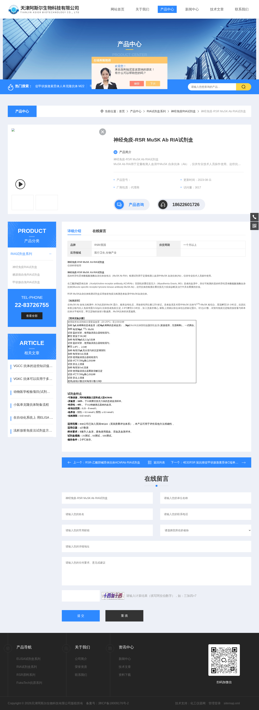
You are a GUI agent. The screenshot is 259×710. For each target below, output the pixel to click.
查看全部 (32, 315)
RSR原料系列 (25, 674)
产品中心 (167, 9)
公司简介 (81, 658)
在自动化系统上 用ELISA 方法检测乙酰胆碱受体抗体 (33, 417)
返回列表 (159, 462)
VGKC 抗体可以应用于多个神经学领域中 (33, 379)
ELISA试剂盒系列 (28, 658)
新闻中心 (192, 9)
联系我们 (242, 9)
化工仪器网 (198, 703)
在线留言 (99, 231)
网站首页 (117, 9)
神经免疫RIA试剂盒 (183, 111)
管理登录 (215, 703)
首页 (122, 111)
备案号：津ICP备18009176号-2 (107, 703)
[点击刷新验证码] (113, 596)
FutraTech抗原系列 (29, 682)
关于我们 (142, 9)
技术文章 (217, 9)
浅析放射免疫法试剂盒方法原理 (33, 430)
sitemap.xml (232, 703)
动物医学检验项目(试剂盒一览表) (33, 392)
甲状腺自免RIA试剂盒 (26, 282)
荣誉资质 (81, 666)
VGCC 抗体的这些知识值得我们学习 (33, 366)
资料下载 (125, 674)
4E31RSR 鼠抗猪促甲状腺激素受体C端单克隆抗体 (215, 462)
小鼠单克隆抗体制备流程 (31, 404)
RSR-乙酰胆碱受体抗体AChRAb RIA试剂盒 (112, 462)
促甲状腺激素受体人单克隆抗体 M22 (59, 86)
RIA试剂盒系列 (156, 111)
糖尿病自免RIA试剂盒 (26, 274)
